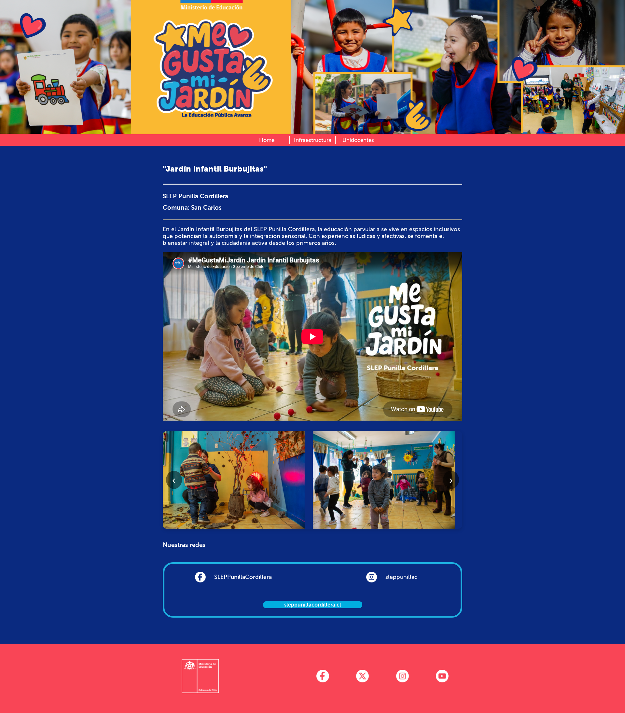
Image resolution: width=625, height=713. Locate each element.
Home (266, 140)
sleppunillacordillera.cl (312, 605)
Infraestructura (312, 140)
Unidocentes (358, 140)
